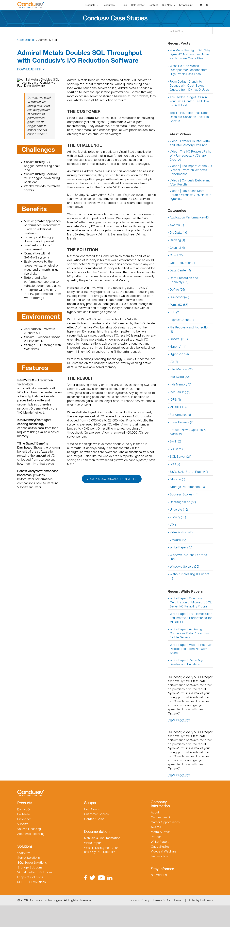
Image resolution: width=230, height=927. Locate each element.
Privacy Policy (139, 900)
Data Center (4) (180, 270)
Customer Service (96, 814)
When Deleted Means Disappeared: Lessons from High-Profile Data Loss (189, 70)
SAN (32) (176, 441)
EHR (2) (174, 312)
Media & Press (160, 832)
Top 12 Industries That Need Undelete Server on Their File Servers (189, 117)
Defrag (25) (177, 289)
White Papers (93, 843)
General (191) (179, 339)
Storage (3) (177, 479)
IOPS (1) (175, 399)
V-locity (22, 824)
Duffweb (206, 900)
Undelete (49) (179, 509)
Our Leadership (161, 817)
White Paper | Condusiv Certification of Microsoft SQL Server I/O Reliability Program (191, 602)
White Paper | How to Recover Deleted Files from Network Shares (190, 649)
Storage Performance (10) (187, 487)
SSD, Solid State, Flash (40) (189, 471)
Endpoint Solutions (30, 877)
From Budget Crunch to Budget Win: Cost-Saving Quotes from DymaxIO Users (190, 85)
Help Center (92, 809)
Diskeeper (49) (179, 297)
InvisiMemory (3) (180, 384)
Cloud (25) (177, 255)
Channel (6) (177, 247)
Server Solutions (28, 857)
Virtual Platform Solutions (34, 872)
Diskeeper (24, 819)
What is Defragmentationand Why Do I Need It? (101, 850)
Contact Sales (94, 819)
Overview (23, 853)
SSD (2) (175, 464)
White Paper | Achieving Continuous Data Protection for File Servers (189, 633)
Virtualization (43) (181, 532)
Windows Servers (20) (184, 566)
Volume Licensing (29, 829)
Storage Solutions (29, 867)
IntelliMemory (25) (181, 369)
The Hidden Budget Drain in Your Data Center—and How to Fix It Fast (189, 101)
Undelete (23, 814)
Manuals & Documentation (102, 838)
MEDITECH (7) (179, 407)
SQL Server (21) (180, 456)
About (155, 812)
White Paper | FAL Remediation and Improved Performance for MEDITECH (191, 618)
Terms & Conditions (167, 900)
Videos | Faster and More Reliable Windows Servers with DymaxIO (190, 195)
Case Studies (160, 846)
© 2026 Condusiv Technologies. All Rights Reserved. (55, 900)
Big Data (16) (179, 232)
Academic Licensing (30, 834)
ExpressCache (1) (182, 320)
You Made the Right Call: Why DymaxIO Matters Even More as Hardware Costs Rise (190, 54)
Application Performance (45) (189, 217)
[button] (207, 5)
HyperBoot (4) (179, 354)
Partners (156, 837)
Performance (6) (181, 414)
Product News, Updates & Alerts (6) (188, 432)
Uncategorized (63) (183, 502)
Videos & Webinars (163, 851)
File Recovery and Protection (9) (189, 329)
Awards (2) (177, 225)
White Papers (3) (181, 547)
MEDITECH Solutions (31, 882)
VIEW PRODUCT (179, 720)
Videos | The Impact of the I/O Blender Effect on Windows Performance (191, 170)
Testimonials (159, 856)
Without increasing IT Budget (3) (189, 576)
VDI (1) (174, 524)
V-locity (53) (178, 517)
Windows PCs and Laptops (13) (188, 557)
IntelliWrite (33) (180, 377)
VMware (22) (178, 540)
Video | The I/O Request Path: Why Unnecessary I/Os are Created (190, 155)
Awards (156, 827)
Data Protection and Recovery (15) (184, 280)
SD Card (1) (177, 449)
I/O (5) (174, 361)
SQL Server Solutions (32, 862)
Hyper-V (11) (178, 346)
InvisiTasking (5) (180, 392)
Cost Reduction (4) (182, 263)
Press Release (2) (181, 422)
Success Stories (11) (184, 494)
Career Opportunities (165, 822)
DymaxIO (23, 809)
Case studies (26, 40)
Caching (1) (177, 240)
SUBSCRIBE (159, 875)
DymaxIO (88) (179, 304)
